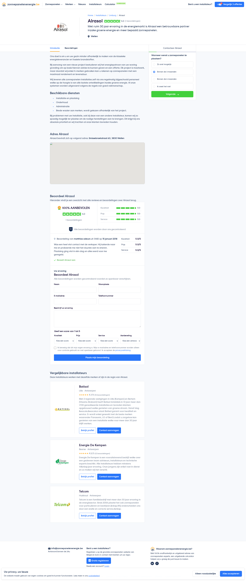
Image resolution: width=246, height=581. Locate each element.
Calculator (115, 4)
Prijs (78, 336)
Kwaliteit (58, 336)
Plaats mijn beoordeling (97, 358)
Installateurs (95, 4)
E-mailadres (59, 296)
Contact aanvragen (109, 430)
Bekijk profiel (87, 430)
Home (90, 15)
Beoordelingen (71, 48)
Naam (56, 284)
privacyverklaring (123, 350)
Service (101, 336)
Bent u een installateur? (200, 4)
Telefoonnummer (105, 296)
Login (106, 566)
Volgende (171, 94)
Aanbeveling (126, 336)
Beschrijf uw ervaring (63, 308)
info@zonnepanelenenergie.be (67, 548)
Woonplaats (103, 284)
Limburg (112, 15)
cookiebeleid (94, 576)
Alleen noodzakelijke (205, 574)
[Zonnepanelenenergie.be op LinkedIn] (152, 563)
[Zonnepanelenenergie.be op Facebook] (157, 563)
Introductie (55, 48)
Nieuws (82, 4)
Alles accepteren (231, 574)
